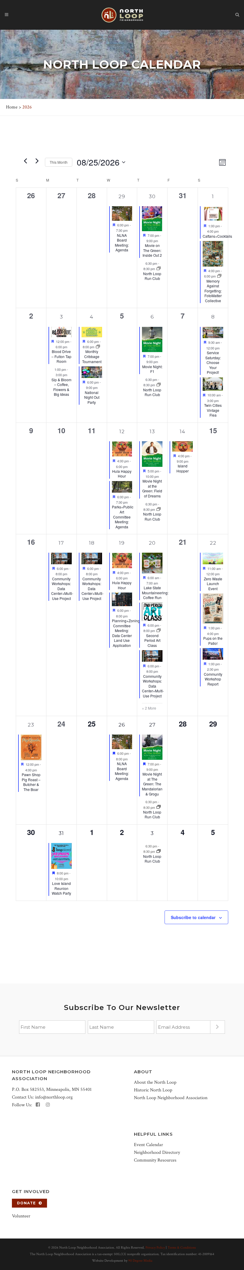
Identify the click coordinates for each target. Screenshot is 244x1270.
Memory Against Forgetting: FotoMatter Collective (213, 290)
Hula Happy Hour (122, 474)
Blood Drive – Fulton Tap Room (61, 356)
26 (121, 725)
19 (122, 543)
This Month (59, 162)
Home (12, 107)
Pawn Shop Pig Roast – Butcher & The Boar (31, 782)
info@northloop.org (54, 1097)
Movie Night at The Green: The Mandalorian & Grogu (152, 783)
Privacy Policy (155, 1247)
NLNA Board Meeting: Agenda (122, 243)
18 (92, 543)
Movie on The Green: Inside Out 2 (152, 250)
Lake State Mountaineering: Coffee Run (155, 592)
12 (122, 431)
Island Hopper (182, 468)
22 (213, 543)
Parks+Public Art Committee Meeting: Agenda (122, 516)
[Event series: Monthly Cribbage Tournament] (98, 346)
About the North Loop (155, 1082)
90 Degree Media (140, 1260)
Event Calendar (148, 1145)
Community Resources (155, 1160)
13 (152, 431)
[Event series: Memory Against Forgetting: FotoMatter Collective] (219, 276)
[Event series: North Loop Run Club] (159, 268)
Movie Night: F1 (152, 369)
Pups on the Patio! (213, 641)
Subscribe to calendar (193, 917)
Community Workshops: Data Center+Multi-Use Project (62, 588)
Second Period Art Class (152, 640)
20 (152, 543)
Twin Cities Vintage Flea (213, 410)
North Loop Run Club (152, 276)
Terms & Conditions (182, 1247)
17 (61, 543)
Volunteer (21, 1216)
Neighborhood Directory (157, 1152)
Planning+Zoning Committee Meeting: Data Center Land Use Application (126, 633)
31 (61, 833)
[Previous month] (25, 160)
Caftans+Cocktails (217, 236)
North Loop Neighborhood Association (170, 1098)
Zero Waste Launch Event (213, 583)
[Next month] (36, 160)
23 (31, 725)
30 (152, 196)
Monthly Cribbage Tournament (91, 356)
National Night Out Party (91, 397)
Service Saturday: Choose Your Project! (213, 362)
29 (121, 196)
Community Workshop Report (213, 679)
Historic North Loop (153, 1090)
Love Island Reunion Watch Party (61, 888)
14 (182, 431)
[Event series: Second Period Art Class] (159, 630)
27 (152, 725)
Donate (26, 1203)
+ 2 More (149, 708)
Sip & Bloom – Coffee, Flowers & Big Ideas (61, 387)
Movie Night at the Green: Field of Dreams (152, 488)
